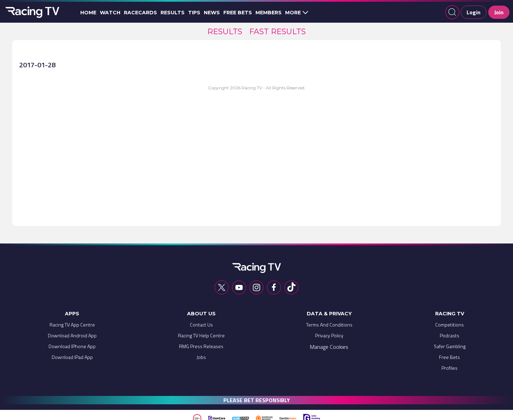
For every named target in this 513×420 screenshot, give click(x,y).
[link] (224, 31)
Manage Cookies (329, 347)
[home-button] (31, 12)
